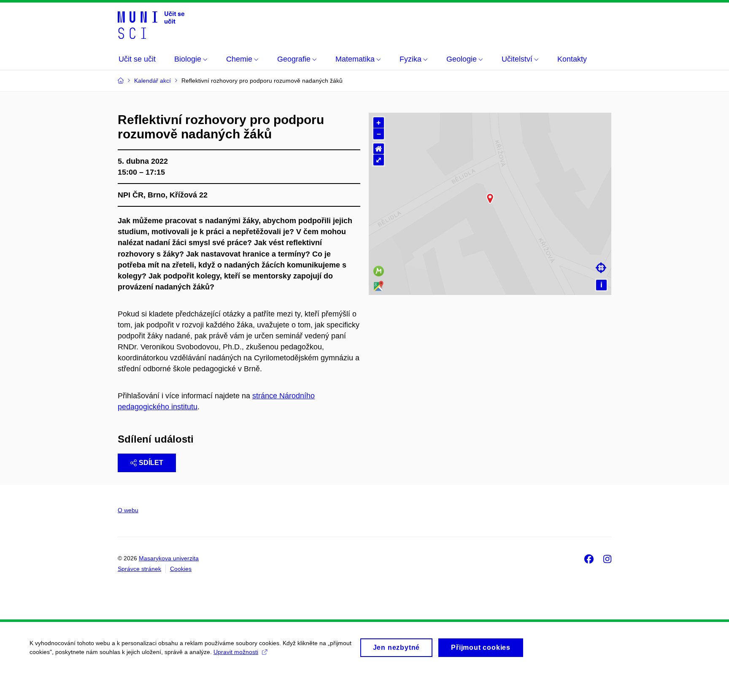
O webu (128, 510)
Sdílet (151, 462)
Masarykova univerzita (169, 558)
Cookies (181, 568)
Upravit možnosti (235, 652)
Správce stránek (139, 568)
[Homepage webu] (151, 24)
